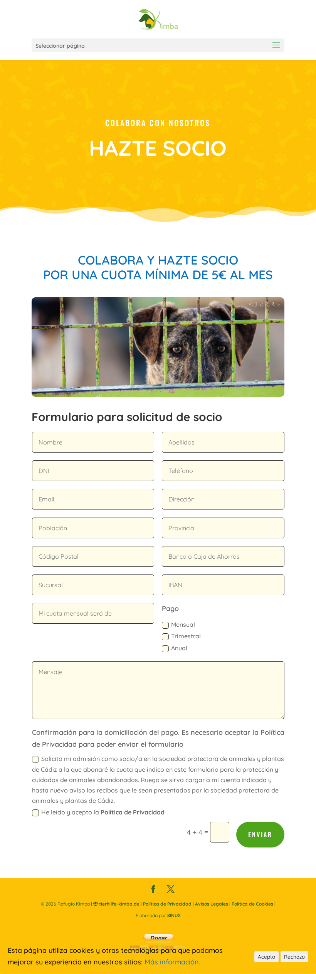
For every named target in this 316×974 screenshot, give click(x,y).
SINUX (174, 915)
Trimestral (186, 636)
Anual (179, 648)
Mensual (183, 624)
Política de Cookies (252, 904)
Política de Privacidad (133, 812)
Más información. (172, 961)
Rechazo (294, 957)
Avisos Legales (211, 904)
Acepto (266, 957)
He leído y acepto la (103, 812)
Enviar (260, 834)
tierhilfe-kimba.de (119, 904)
